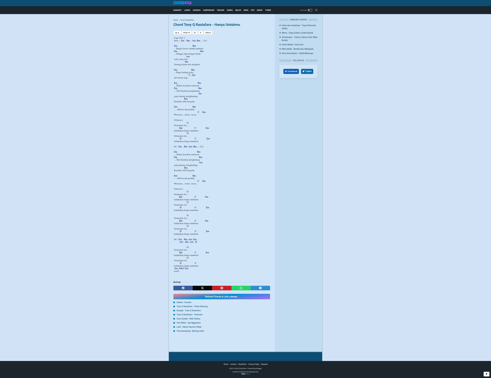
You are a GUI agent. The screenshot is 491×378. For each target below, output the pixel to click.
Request (264, 364)
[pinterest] (221, 288)
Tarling (220, 10)
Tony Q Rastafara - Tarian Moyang (192, 306)
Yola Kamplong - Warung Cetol (190, 331)
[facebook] (183, 288)
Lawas (187, 10)
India (246, 10)
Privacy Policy (253, 364)
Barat (260, 10)
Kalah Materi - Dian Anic (293, 44)
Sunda (230, 10)
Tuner (268, 10)
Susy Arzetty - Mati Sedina (188, 318)
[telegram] (260, 288)
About (226, 364)
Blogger (259, 368)
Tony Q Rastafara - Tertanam (190, 314)
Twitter (308, 71)
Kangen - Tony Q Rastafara (189, 310)
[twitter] (202, 288)
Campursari (208, 10)
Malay (238, 10)
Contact (233, 364)
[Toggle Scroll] (486, 374)
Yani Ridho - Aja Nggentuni (189, 323)
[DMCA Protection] (245, 374)
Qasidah (196, 10)
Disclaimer (242, 364)
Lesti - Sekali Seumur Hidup (189, 327)
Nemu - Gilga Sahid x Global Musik (297, 33)
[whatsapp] (241, 288)
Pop (252, 10)
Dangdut (177, 10)
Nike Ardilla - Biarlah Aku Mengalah (298, 49)
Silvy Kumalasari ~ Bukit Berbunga (297, 53)
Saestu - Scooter (184, 302)
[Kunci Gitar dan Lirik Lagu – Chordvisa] (184, 3)
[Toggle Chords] (208, 33)
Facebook (292, 71)
